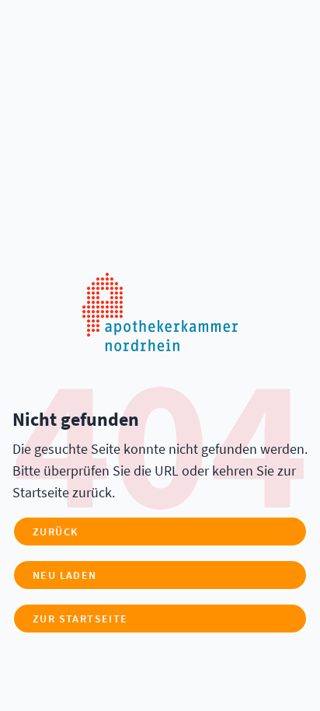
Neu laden (65, 575)
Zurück (55, 531)
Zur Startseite (80, 619)
